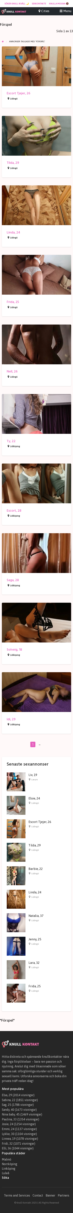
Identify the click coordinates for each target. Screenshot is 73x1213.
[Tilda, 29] (16, 852)
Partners (63, 1195)
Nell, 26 (12, 371)
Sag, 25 (6, 1104)
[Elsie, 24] (16, 805)
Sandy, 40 (8, 1109)
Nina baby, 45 (11, 1114)
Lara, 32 (33, 963)
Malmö (6, 1159)
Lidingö (14, 98)
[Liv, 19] (16, 782)
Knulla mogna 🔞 (59, 3)
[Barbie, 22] (16, 875)
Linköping (8, 1168)
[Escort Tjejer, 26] (16, 829)
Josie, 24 (7, 1124)
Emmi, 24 (8, 1129)
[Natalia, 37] (16, 922)
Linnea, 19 (9, 1138)
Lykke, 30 (8, 1134)
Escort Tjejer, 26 (18, 93)
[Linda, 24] (16, 899)
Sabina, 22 (8, 1100)
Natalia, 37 (35, 916)
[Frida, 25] (16, 993)
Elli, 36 (6, 1148)
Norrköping (9, 1163)
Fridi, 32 (7, 1143)
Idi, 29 (11, 719)
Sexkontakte (39, 3)
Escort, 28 (14, 510)
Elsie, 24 (34, 798)
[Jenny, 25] (16, 946)
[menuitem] (16, 4)
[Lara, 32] (16, 969)
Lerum (34, 779)
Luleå (5, 1173)
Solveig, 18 (14, 649)
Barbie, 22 (35, 869)
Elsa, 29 (7, 1095)
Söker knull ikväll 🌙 (16, 3)
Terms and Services (17, 1195)
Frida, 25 (13, 302)
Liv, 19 (32, 775)
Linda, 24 (13, 232)
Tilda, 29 (13, 162)
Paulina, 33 (9, 1119)
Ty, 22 (11, 441)
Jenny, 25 (34, 939)
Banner (50, 1195)
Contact (38, 1195)
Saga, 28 (13, 580)
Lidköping (15, 446)
